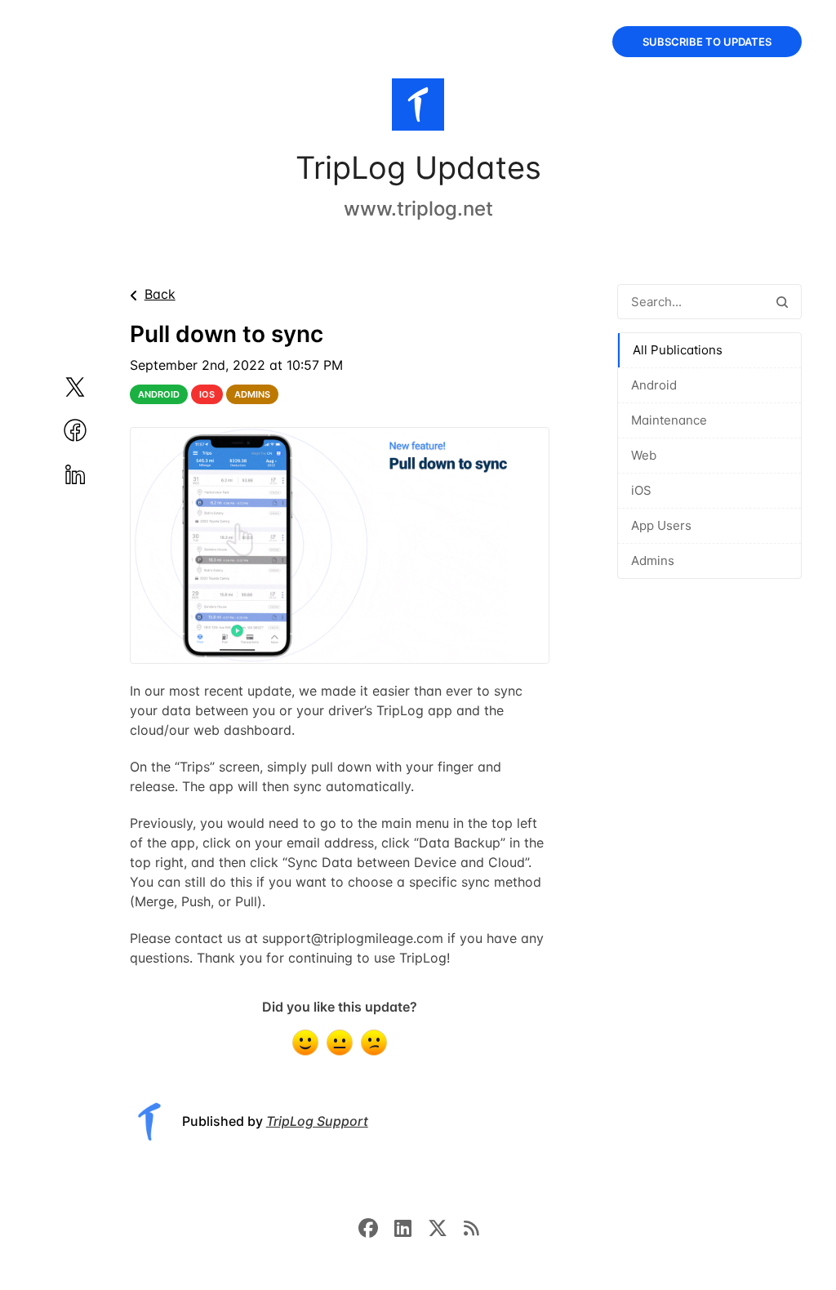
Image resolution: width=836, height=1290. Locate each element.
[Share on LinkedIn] (95, 474)
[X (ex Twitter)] (446, 1227)
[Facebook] (376, 1227)
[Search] (782, 301)
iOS (641, 490)
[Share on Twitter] (95, 387)
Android (654, 385)
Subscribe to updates (707, 41)
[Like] (305, 1043)
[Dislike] (374, 1043)
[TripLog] (418, 107)
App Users (661, 525)
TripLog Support (317, 1121)
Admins (652, 560)
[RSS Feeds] (471, 1227)
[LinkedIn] (411, 1227)
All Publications (678, 350)
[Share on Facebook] (95, 430)
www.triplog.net (418, 208)
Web (643, 455)
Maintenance (669, 420)
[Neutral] (340, 1043)
